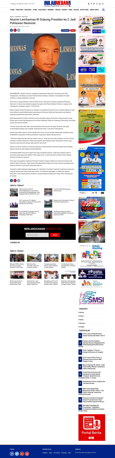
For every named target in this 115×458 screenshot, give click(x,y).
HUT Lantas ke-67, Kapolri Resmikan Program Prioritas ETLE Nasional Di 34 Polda (30, 201)
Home (12, 16)
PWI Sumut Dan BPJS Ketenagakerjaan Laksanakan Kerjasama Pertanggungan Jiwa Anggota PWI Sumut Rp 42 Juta (29, 191)
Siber (50, 453)
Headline (18, 16)
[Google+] (15, 30)
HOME (12, 10)
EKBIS (70, 10)
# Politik (81, 327)
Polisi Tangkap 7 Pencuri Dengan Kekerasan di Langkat (93, 351)
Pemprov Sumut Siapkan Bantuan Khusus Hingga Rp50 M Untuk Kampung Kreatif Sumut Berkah (91, 343)
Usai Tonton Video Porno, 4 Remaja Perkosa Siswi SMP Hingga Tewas (92, 359)
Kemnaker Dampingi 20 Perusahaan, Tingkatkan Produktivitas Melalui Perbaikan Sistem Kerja (91, 408)
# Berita (81, 312)
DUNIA (35, 10)
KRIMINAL (51, 10)
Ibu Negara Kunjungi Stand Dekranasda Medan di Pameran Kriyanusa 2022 (64, 213)
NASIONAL (28, 10)
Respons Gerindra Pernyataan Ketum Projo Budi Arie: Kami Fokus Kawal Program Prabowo (93, 399)
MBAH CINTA (94, 10)
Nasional (25, 16)
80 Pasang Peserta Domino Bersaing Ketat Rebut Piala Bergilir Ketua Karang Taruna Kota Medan (17, 284)
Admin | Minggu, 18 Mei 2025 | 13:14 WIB (19, 26)
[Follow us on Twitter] (17, 454)
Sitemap (64, 453)
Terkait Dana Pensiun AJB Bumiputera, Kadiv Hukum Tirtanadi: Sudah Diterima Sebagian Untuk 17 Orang (89, 375)
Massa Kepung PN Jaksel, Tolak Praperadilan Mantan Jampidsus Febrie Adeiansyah (94, 366)
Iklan (69, 453)
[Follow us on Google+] (22, 454)
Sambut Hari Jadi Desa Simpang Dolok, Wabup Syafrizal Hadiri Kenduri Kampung (34, 284)
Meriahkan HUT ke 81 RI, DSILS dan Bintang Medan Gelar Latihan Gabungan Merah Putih (51, 284)
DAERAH (64, 10)
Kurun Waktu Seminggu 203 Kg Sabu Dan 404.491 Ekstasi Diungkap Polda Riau (29, 213)
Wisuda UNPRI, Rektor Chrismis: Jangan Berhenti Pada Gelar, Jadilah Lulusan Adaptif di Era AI (17, 267)
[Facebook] (11, 30)
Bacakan (66, 30)
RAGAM (76, 10)
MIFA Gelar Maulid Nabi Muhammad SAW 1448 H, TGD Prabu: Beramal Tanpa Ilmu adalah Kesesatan (91, 391)
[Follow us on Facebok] (12, 454)
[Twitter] (18, 30)
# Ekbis (81, 320)
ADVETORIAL (84, 10)
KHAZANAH (42, 10)
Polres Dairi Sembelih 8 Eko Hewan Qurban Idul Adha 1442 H (94, 334)
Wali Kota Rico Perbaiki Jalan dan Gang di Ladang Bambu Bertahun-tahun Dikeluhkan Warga (33, 268)
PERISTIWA (19, 10)
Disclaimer (56, 453)
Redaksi (45, 453)
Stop (73, 30)
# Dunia (81, 316)
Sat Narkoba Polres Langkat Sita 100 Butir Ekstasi (68, 265)
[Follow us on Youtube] (27, 454)
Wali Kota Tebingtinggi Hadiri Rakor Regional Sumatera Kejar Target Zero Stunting (68, 283)
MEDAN (57, 10)
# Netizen (81, 323)
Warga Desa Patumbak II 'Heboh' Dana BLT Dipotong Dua (64, 201)
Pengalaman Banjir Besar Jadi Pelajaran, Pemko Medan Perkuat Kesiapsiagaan (51, 267)
